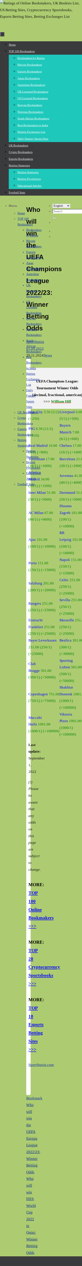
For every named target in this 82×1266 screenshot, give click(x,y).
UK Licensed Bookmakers (34, 291)
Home (21, 213)
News (48, 355)
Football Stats (26, 484)
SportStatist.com (41, 1065)
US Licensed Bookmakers (34, 307)
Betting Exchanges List (32, 379)
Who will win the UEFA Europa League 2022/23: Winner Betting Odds (33, 1138)
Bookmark (34, 1098)
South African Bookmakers (34, 346)
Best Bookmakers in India (34, 362)
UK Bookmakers (27, 412)
